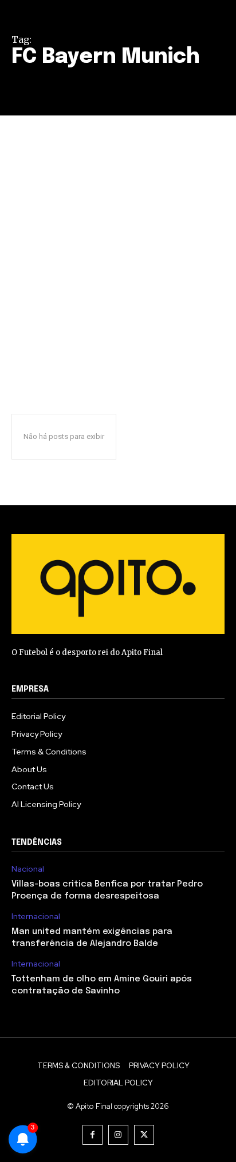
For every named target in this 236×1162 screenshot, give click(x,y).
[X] (144, 1135)
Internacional (35, 916)
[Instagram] (118, 1135)
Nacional (27, 869)
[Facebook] (92, 1135)
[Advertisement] (118, 239)
